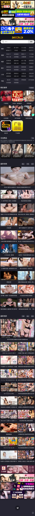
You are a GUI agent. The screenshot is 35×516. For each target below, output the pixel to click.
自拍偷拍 (16, 54)
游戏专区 (31, 47)
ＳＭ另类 (31, 57)
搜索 (31, 41)
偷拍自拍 (16, 60)
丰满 (23, 316)
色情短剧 (16, 82)
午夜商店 (16, 80)
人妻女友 (23, 73)
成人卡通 (23, 60)
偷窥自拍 (8, 67)
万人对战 (23, 47)
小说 (2, 74)
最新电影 (3, 316)
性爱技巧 (31, 76)
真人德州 (16, 47)
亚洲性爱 (8, 60)
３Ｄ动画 (31, 54)
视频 (2, 55)
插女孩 (8, 80)
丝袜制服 (16, 57)
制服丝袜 (8, 63)
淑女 (28, 316)
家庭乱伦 (16, 73)
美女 (23, 164)
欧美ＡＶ (23, 54)
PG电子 (8, 47)
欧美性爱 (31, 60)
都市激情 (8, 73)
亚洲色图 (16, 67)
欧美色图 (23, 67)
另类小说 (16, 76)
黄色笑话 (23, 76)
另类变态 (31, 63)
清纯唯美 (16, 69)
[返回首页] (33, 512)
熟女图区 (23, 69)
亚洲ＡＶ (8, 54)
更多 (32, 164)
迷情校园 (8, 76)
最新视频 (3, 164)
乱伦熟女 (23, 63)
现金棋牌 (23, 50)
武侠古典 (31, 73)
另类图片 (31, 69)
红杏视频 (8, 82)
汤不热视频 (31, 80)
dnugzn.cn (17, 37)
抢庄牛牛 (31, 50)
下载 (32, 138)
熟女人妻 (8, 57)
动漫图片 (31, 67)
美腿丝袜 (8, 69)
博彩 (2, 49)
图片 (2, 68)
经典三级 (16, 63)
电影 (2, 62)
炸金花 (16, 50)
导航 (2, 81)
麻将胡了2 (8, 50)
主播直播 (23, 57)
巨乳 (28, 164)
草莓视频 (23, 80)
